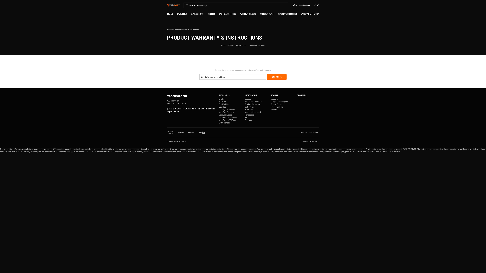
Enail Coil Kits (197, 14)
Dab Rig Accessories (227, 14)
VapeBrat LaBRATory (310, 14)
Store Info (249, 110)
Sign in (298, 5)
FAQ (246, 118)
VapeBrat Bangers (248, 14)
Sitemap (248, 120)
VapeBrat (274, 99)
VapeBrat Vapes (267, 14)
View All (274, 110)
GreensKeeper (276, 104)
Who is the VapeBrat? (253, 102)
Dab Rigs (211, 14)
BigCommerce (180, 141)
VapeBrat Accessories (287, 14)
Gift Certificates (225, 123)
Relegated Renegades (280, 102)
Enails (170, 14)
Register (306, 5)
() (317, 5)
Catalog (248, 99)
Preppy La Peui (277, 107)
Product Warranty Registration (233, 45)
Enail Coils (182, 14)
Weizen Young (314, 141)
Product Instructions (257, 45)
